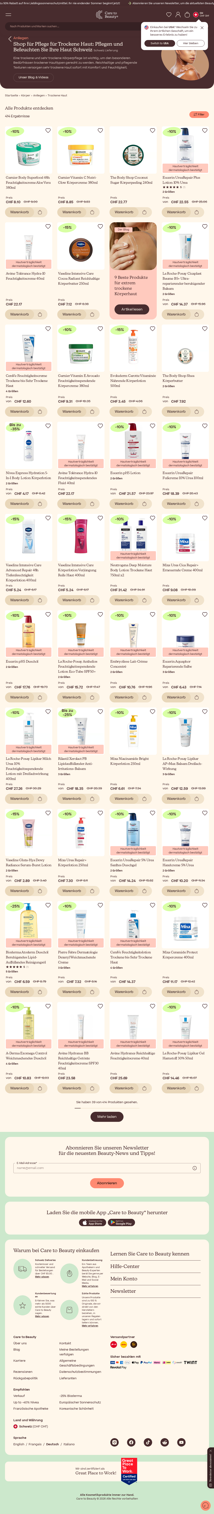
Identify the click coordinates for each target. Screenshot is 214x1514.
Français (35, 1444)
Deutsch (52, 1444)
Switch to (160, 43)
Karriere (19, 1361)
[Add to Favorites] (48, 130)
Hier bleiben (190, 43)
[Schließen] (210, 1449)
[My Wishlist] (169, 14)
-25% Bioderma (70, 1396)
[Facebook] (131, 1442)
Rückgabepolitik (25, 1378)
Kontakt (65, 1343)
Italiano (69, 1444)
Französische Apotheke (30, 1409)
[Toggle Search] (16, 14)
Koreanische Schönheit (76, 1409)
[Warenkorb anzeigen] (187, 14)
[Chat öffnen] (206, 1506)
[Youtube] (181, 1442)
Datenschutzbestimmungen (80, 1372)
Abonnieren (107, 1183)
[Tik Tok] (148, 1442)
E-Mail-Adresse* (27, 1163)
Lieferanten (67, 1378)
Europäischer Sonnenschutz (80, 1402)
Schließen (202, 27)
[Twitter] (164, 1442)
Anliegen (20, 38)
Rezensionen (22, 1372)
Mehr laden (106, 1116)
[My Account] (178, 14)
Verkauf (19, 1396)
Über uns (20, 1343)
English (18, 1444)
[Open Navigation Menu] (8, 14)
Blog (16, 1349)
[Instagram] (114, 1442)
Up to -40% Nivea (26, 1402)
